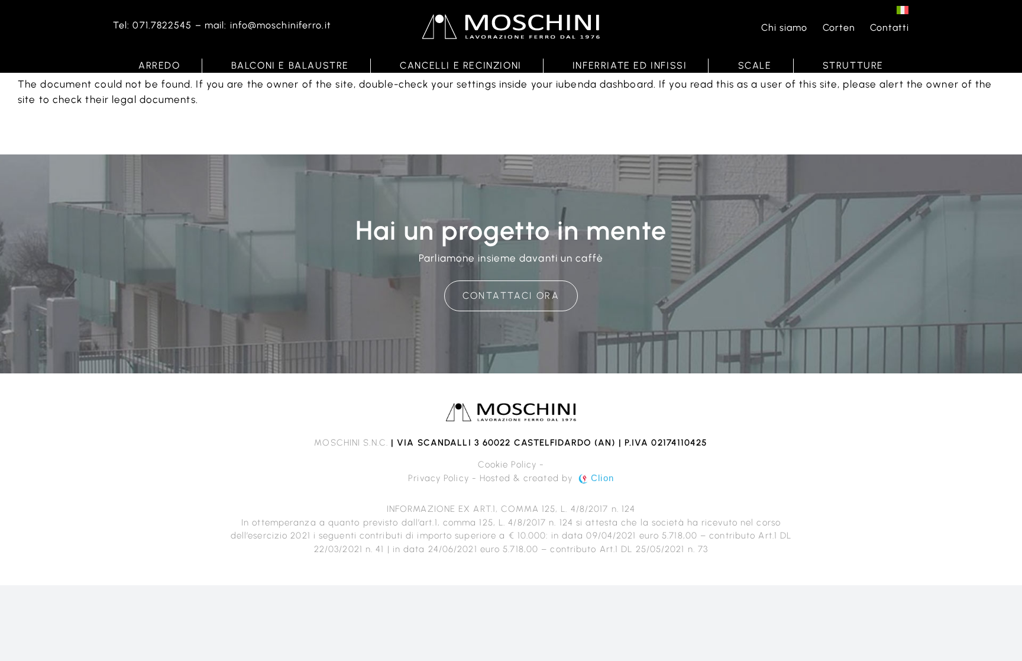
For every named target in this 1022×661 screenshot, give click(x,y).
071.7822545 (162, 25)
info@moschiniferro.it (280, 25)
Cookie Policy (507, 464)
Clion (602, 478)
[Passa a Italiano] (902, 10)
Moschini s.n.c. (351, 442)
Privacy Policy (438, 478)
